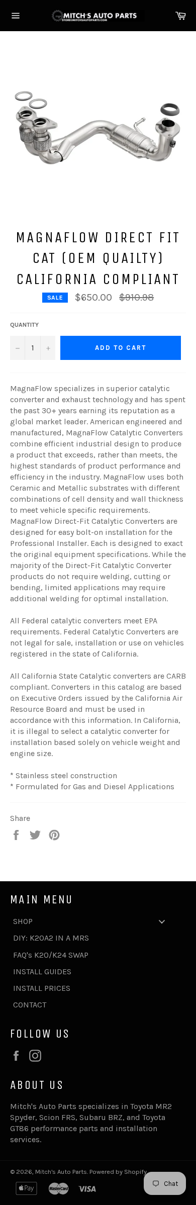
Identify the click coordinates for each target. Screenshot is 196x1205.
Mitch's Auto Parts (61, 1171)
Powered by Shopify (118, 1171)
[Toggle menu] (161, 921)
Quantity (24, 324)
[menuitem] (93, 921)
